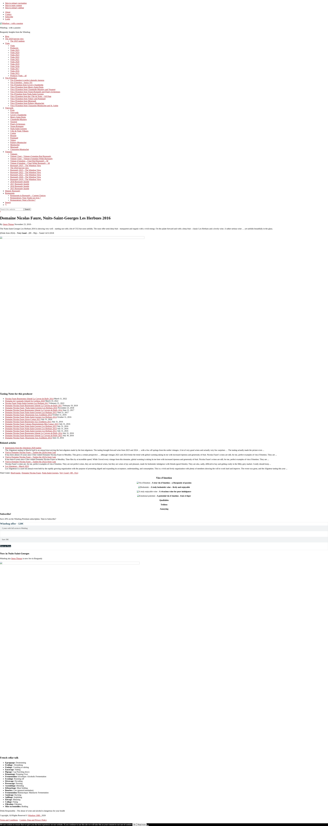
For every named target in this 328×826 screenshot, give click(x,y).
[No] (148, 825)
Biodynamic (16, 473)
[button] (6, 205)
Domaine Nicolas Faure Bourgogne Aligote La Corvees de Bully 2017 (33, 405)
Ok (134, 825)
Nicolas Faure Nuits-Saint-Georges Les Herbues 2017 (27, 403)
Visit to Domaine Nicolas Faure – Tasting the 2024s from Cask (30, 452)
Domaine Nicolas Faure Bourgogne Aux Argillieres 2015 (28, 422)
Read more (142, 825)
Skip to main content (13, 5)
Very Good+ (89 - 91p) (68, 473)
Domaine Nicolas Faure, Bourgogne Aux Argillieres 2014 (28, 415)
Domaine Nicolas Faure (31, 473)
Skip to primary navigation (16, 3)
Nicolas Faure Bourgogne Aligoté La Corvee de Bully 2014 (29, 399)
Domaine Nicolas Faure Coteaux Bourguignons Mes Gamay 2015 (32, 424)
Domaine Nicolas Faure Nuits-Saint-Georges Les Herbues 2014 (31, 417)
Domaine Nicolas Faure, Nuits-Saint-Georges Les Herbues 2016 (31, 408)
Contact (8, 14)
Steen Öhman (16, 558)
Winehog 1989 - (35, 815)
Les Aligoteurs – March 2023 (17, 466)
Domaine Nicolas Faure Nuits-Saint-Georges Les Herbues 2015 (31, 412)
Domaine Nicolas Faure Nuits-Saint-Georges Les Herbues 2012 (31, 431)
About (7, 12)
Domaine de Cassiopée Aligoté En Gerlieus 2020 (25, 401)
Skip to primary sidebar (14, 8)
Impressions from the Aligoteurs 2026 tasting (23, 448)
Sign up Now (5, 546)
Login (7, 19)
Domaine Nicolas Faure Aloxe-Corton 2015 (23, 419)
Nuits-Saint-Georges (50, 473)
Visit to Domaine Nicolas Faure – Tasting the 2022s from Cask (30, 462)
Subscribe (9, 17)
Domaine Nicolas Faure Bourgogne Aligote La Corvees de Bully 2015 (33, 435)
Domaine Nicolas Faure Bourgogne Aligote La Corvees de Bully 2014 (33, 410)
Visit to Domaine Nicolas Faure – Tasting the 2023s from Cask (30, 457)
